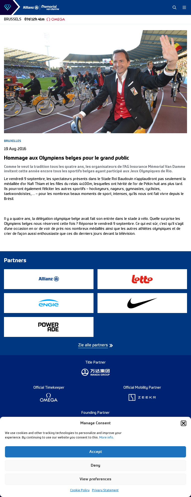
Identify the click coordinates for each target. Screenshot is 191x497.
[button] (183, 423)
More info (106, 437)
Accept (95, 452)
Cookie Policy (80, 490)
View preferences (95, 479)
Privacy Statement (105, 490)
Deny (95, 465)
